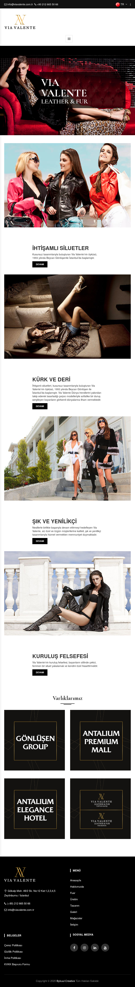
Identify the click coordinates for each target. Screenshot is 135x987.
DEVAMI (40, 264)
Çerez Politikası (13, 945)
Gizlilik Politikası (13, 951)
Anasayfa (75, 880)
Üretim (74, 899)
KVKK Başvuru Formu (17, 964)
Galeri (73, 912)
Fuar (72, 893)
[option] (67, 90)
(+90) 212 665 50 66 (18, 903)
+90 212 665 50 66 (47, 4)
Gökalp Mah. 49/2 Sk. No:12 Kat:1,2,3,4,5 (29, 893)
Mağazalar (76, 918)
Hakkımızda (77, 886)
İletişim (74, 924)
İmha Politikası (12, 958)
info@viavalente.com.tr (20, 4)
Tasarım (74, 905)
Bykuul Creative (66, 981)
